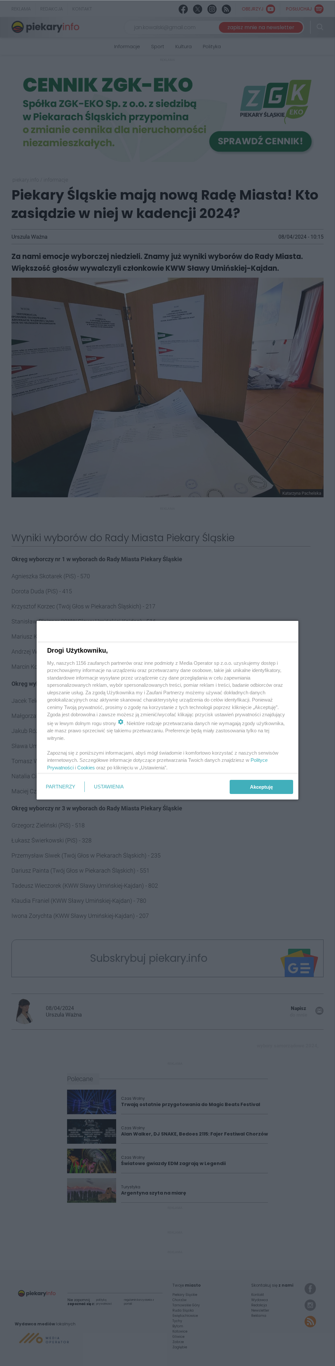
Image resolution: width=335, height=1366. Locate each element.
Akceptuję (261, 787)
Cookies (86, 767)
